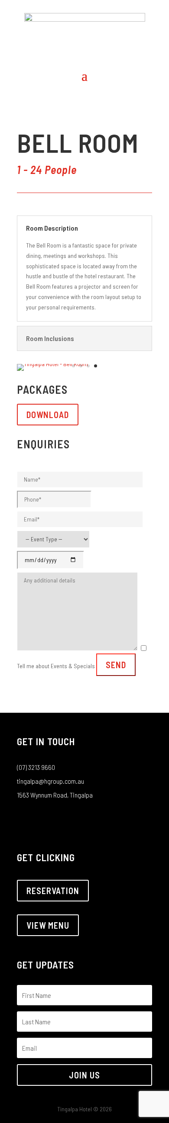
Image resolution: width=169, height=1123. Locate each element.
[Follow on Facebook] (24, 818)
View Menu (47, 925)
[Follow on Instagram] (41, 818)
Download (47, 414)
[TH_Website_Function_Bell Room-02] (52, 363)
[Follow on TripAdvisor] (58, 818)
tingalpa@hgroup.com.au (50, 781)
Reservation (52, 890)
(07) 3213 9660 (36, 767)
